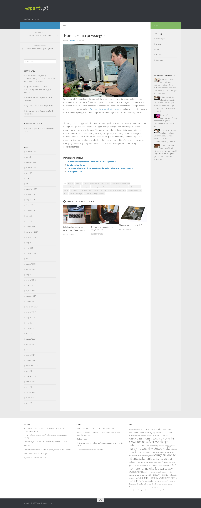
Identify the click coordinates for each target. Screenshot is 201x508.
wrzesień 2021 (31, 194)
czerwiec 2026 (31, 152)
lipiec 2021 (29, 205)
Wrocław (145, 490)
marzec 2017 (30, 344)
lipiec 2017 (29, 323)
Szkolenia (159, 60)
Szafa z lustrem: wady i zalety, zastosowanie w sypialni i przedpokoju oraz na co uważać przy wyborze (39, 78)
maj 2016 (29, 371)
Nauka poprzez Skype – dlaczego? (36, 454)
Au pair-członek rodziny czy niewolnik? (90, 450)
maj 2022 (29, 184)
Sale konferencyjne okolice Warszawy (80, 190)
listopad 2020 (30, 226)
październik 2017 (32, 307)
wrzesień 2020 (31, 237)
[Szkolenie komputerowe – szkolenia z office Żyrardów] (77, 214)
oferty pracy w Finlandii (163, 459)
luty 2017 (29, 350)
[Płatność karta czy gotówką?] (133, 213)
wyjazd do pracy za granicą (156, 490)
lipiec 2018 (29, 285)
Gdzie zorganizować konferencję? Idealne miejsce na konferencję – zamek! (165, 148)
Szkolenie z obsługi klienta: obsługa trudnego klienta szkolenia (163, 82)
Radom (66, 190)
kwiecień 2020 (30, 264)
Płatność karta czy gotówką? (130, 225)
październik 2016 (32, 366)
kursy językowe (105, 183)
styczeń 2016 (30, 392)
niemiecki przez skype (143, 456)
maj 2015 (29, 403)
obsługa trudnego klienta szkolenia (118, 187)
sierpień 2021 (30, 200)
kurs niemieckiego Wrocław (91, 183)
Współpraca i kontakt (31, 19)
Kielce (150, 436)
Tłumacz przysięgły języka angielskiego (156, 487)
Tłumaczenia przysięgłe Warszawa (104, 109)
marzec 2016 (30, 382)
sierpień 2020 (30, 242)
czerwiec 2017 (31, 328)
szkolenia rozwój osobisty (138, 475)
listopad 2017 (30, 301)
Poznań (143, 465)
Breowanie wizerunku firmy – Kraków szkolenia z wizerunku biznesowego (100, 168)
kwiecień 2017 (30, 339)
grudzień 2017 (31, 296)
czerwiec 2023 (31, 168)
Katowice (145, 436)
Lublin (175, 449)
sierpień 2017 (30, 317)
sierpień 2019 (30, 275)
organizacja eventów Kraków (156, 462)
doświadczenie (143, 433)
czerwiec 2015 (31, 398)
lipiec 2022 (29, 178)
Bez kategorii (160, 38)
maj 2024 (29, 157)
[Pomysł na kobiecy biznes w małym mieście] (105, 214)
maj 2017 (29, 333)
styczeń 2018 (30, 291)
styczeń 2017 (30, 355)
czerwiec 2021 (31, 210)
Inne (157, 49)
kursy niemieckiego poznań (71, 187)
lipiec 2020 (29, 248)
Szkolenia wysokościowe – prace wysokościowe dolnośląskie (45, 442)
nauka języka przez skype (99, 187)
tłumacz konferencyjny (76, 193)
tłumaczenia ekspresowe (137, 487)
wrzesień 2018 (31, 280)
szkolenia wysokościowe (134, 190)
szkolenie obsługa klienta (152, 481)
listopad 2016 (30, 360)
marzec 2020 (30, 269)
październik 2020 (32, 232)
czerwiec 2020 (31, 253)
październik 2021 (32, 189)
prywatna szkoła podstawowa (155, 465)
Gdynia (166, 432)
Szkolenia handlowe (76, 165)
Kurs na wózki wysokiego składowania (149, 443)
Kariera (158, 55)
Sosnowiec (96, 190)
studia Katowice (136, 471)
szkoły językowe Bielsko (142, 484)
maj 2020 (29, 259)
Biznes (66, 25)
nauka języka (85, 187)
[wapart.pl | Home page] (37, 8)
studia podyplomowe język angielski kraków (113, 190)
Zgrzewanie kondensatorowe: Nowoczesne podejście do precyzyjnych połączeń (38, 89)
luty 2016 (29, 387)
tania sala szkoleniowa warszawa (161, 484)
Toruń (65, 193)
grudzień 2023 (31, 162)
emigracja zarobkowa (156, 432)
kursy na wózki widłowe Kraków (121, 183)
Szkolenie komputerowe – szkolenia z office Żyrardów (91, 161)
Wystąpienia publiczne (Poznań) (35, 457)
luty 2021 (29, 221)
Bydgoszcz (79, 183)
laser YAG (27, 446)
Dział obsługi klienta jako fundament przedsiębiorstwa (96, 428)
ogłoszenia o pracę (135, 187)
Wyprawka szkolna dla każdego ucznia (40, 105)
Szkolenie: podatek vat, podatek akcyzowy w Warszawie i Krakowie (47, 450)
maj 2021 (29, 216)
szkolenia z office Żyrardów (153, 477)
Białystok (70, 183)
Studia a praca (82, 439)
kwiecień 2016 (30, 376)
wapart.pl (72, 41)
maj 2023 (29, 173)
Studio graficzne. (74, 171)
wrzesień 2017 (31, 312)
